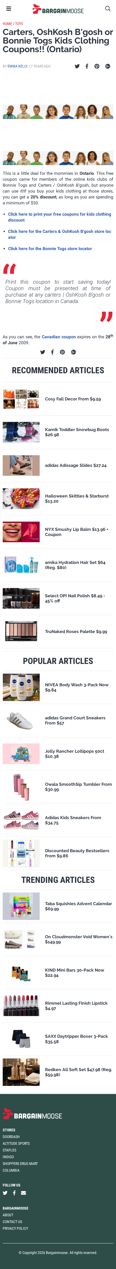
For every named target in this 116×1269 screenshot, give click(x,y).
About (8, 1215)
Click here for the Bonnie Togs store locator (50, 248)
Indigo (8, 1157)
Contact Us (12, 1222)
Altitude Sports (16, 1143)
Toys (19, 24)
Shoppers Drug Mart (20, 1163)
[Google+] (107, 66)
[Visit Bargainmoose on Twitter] (5, 1192)
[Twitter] (77, 66)
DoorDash (11, 1137)
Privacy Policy (15, 1228)
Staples (9, 1150)
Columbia (11, 1170)
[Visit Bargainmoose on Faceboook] (14, 1192)
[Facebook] (87, 66)
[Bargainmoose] (58, 8)
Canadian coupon (59, 336)
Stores (9, 1130)
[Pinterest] (97, 66)
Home (7, 24)
